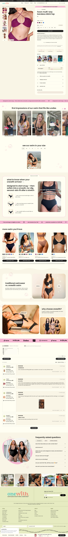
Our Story (36, 514)
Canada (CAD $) (32, 526)
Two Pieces (4, 517)
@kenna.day (54, 135)
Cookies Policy (53, 514)
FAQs (19, 518)
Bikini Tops (4, 513)
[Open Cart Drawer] (64, 3)
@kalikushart (39, 135)
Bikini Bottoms (4, 514)
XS (26, 148)
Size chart (60, 25)
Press (19, 514)
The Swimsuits (39, 440)
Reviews (36, 511)
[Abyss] (39, 22)
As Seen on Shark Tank (39, 516)
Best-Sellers (4, 511)
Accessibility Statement (22, 520)
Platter (65, 526)
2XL (41, 148)
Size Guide (20, 516)
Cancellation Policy (54, 516)
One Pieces (4, 516)
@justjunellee (24, 135)
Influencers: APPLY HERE (22, 513)
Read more (59, 46)
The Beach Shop (5, 521)
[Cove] (41, 22)
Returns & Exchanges (54, 510)
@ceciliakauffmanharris (9, 135)
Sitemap (20, 521)
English (4, 526)
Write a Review (62, 359)
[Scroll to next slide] (4, 40)
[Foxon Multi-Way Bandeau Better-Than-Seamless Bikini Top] (7, 3)
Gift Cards (4, 520)
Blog (35, 510)
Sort (56, 362)
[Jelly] (43, 22)
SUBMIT (63, 495)
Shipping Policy (53, 511)
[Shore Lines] (8, 254)
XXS (23, 148)
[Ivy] (6, 254)
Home (3, 6)
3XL (44, 148)
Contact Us (20, 511)
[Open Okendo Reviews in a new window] (62, 356)
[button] (20, 24)
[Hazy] (37, 22)
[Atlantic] (4, 254)
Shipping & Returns (53, 440)
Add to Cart (62, 535)
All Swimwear (4, 510)
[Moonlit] (29, 254)
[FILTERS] (6, 359)
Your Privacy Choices (54, 517)
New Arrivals (4, 518)
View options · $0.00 (10, 260)
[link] (50, 9)
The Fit (46, 440)
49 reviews (43, 9)
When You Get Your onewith (23, 517)
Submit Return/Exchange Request (24, 510)
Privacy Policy (53, 513)
